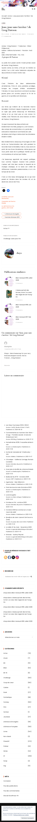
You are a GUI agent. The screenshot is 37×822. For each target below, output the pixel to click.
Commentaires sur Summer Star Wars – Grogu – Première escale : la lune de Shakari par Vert (19, 435)
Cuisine (5, 687)
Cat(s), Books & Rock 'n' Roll (20, 427)
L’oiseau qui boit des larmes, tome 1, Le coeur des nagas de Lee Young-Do (17, 600)
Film (4, 707)
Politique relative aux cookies (21, 815)
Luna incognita (11, 495)
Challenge (6, 678)
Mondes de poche (17, 464)
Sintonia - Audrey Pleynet (14, 535)
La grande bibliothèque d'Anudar (21, 529)
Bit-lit (5, 673)
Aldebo (13, 456)
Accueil (4, 16)
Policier (5, 746)
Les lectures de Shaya (18, 3)
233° (12, 479)
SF (4, 756)
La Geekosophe (16, 447)
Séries (5, 751)
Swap (5, 761)
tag (4, 766)
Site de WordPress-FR (10, 796)
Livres (10, 16)
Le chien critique (16, 497)
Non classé (7, 736)
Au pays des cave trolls (18, 522)
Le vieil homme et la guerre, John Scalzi (8, 207)
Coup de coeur (8, 683)
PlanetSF (6, 741)
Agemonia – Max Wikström (15, 482)
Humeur (6, 712)
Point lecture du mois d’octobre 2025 (18, 487)
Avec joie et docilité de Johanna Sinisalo (19, 469)
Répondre (7, 365)
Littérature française (10, 727)
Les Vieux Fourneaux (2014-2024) (17, 425)
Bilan (5, 668)
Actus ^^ (6, 228)
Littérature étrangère (12, 214)
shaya (32, 34)
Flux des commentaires (11, 791)
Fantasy (6, 702)
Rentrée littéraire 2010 (12, 217)
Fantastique (7, 697)
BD (4, 663)
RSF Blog (13, 439)
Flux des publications (10, 786)
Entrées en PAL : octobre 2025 (16, 502)
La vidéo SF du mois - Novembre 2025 (19, 527)
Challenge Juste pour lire (12, 239)
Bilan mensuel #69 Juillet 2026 (22, 593)
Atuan (5, 658)
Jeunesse (6, 717)
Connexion (7, 781)
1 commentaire (7, 36)
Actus (5, 653)
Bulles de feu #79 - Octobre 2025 (17, 477)
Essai (5, 692)
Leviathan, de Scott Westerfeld (8, 197)
